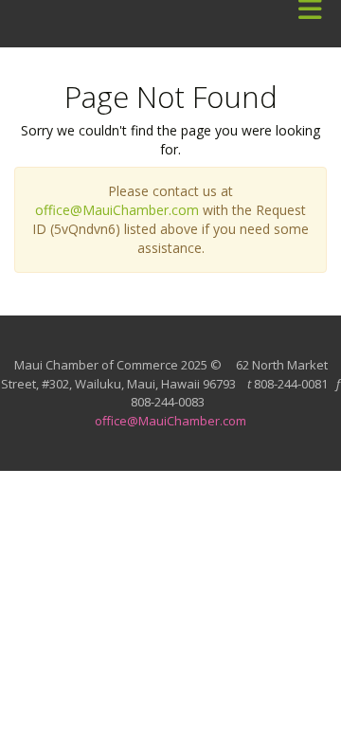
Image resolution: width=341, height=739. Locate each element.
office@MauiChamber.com (117, 210)
